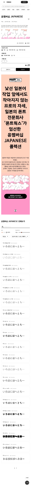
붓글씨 (18, 9)
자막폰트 (23, 9)
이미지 (9, 232)
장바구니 (8, 69)
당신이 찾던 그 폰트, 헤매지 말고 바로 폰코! (21, 236)
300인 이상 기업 (22, 50)
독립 (13, 9)
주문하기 (23, 69)
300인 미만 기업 (12, 50)
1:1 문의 (27, 482)
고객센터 (27, 477)
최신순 (4, 236)
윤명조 (8, 9)
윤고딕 (3, 9)
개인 (4, 50)
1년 (14, 55)
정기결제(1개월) (7, 55)
